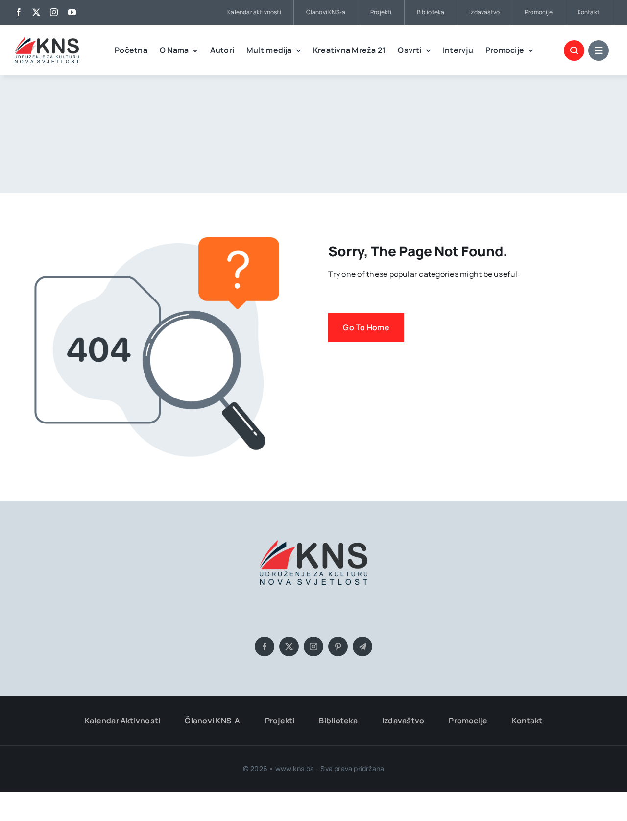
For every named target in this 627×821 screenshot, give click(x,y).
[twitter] (36, 12)
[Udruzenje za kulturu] (47, 40)
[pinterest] (338, 646)
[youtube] (72, 12)
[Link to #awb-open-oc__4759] (574, 50)
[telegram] (362, 646)
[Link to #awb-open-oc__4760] (598, 50)
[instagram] (54, 12)
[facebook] (19, 12)
